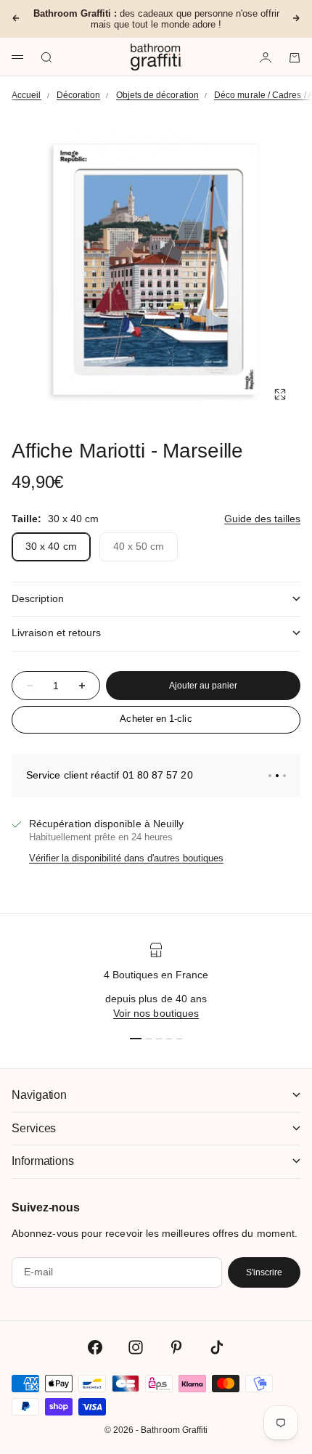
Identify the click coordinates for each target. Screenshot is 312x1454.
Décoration (79, 95)
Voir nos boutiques (156, 1013)
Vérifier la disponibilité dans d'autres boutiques (126, 858)
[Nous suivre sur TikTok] (217, 1347)
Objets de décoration (157, 95)
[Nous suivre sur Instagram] (135, 1347)
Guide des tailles (262, 518)
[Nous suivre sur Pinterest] (176, 1347)
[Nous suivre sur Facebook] (95, 1347)
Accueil (26, 95)
